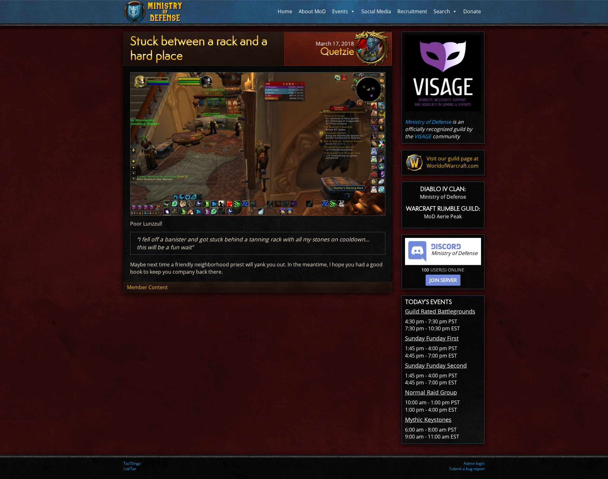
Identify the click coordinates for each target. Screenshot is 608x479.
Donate (472, 11)
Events (340, 11)
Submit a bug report (466, 468)
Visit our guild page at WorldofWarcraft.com (452, 162)
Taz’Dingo (132, 463)
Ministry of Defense (428, 121)
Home (285, 11)
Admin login (474, 463)
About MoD (312, 11)
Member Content (147, 287)
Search (442, 11)
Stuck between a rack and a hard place (198, 48)
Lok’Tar (130, 468)
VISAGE (422, 136)
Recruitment (412, 11)
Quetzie (337, 51)
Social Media (376, 11)
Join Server (443, 280)
